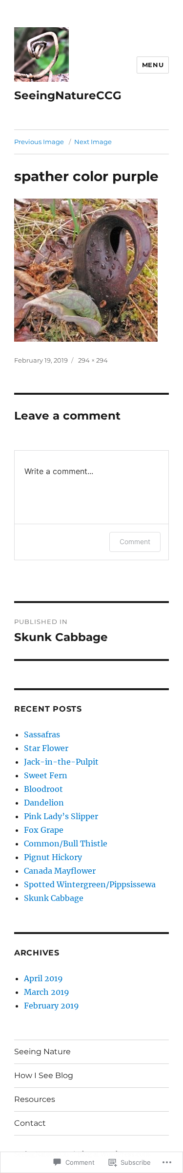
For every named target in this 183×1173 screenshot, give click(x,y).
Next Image (93, 142)
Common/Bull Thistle (65, 843)
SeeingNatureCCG (68, 95)
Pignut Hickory (53, 857)
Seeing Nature (42, 1051)
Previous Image (39, 142)
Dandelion (44, 802)
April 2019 (43, 978)
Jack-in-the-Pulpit (61, 762)
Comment (135, 541)
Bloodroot (43, 789)
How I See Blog (43, 1075)
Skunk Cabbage (53, 898)
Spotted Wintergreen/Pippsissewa (90, 884)
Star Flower (46, 748)
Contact (30, 1123)
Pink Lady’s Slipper (61, 816)
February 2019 (51, 1005)
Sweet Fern (45, 775)
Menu (152, 65)
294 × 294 (93, 360)
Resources (34, 1099)
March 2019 (46, 992)
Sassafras (42, 734)
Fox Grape (43, 830)
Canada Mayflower (60, 871)
